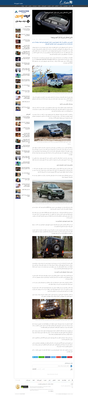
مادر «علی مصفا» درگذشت (26, 101)
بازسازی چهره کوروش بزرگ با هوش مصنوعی (26, 63)
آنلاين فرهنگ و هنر (60, 35)
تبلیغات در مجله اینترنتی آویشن (68, 385)
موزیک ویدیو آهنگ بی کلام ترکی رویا (26, 40)
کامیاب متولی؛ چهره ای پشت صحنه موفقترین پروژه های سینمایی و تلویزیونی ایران (25, 53)
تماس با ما (62, 385)
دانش (53, 6)
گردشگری (56, 6)
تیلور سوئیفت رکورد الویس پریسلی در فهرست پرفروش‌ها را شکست (26, 97)
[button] (15, 6)
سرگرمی (30, 6)
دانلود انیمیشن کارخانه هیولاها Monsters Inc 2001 (25, 74)
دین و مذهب (35, 6)
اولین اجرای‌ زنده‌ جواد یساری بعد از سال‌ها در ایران (25, 58)
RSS (72, 387)
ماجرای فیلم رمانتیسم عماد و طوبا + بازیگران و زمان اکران (25, 80)
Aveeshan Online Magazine (62, 394)
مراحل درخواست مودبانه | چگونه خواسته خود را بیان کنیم (26, 69)
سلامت (61, 6)
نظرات (34, 39)
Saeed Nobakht (22, 393)
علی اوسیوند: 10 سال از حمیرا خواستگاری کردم (25, 35)
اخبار (69, 6)
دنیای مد (49, 6)
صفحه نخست (70, 35)
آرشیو (26, 6)
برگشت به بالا (18, 380)
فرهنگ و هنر (65, 6)
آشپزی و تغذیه (44, 6)
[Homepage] (72, 6)
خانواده (39, 6)
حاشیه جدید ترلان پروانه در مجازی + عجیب (25, 91)
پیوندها (23, 6)
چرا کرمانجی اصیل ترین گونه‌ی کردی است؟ (26, 29)
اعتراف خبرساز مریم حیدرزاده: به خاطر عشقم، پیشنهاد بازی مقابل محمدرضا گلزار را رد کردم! (26, 47)
